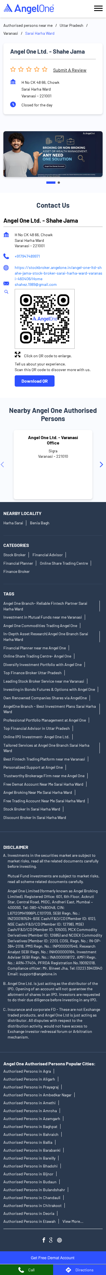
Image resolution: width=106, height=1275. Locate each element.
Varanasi (10, 33)
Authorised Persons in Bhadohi (30, 1166)
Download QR (34, 380)
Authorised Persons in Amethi (29, 1102)
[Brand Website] (61, 1240)
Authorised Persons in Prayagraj (31, 1087)
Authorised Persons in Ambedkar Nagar (37, 1094)
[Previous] (3, 464)
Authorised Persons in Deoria (28, 1213)
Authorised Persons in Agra (27, 1071)
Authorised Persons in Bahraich (31, 1134)
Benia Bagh (39, 522)
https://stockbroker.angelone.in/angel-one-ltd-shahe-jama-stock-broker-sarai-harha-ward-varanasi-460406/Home (58, 273)
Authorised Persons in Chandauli (31, 1197)
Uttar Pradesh (71, 25)
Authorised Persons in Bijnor (28, 1173)
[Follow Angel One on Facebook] (45, 1240)
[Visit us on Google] (53, 1240)
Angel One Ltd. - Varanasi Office (53, 440)
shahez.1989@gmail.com (36, 284)
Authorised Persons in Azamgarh (31, 1118)
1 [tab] (50, 182)
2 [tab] (59, 182)
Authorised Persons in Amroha (30, 1110)
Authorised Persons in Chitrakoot (32, 1205)
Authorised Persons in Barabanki (31, 1150)
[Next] (102, 464)
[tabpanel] (53, 154)
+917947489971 (27, 256)
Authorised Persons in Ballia (27, 1142)
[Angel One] (28, 8)
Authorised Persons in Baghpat (30, 1126)
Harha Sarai (13, 522)
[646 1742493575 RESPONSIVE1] (53, 1257)
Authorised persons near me (28, 25)
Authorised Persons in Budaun (30, 1181)
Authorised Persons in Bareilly (29, 1158)
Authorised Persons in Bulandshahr (34, 1189)
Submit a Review (69, 70)
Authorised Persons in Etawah (29, 1221)
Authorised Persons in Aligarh (29, 1079)
